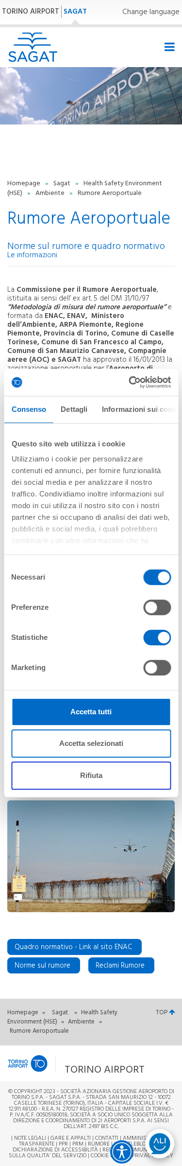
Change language (151, 12)
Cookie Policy (109, 1156)
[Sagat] (32, 47)
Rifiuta (91, 775)
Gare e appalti (70, 1138)
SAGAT (75, 12)
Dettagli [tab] (74, 409)
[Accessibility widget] (121, 1152)
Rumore (99, 1144)
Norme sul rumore (42, 966)
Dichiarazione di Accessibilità (55, 1150)
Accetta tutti (91, 711)
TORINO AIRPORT (30, 12)
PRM (77, 1144)
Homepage (24, 183)
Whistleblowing (137, 1144)
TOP (162, 1012)
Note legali (30, 1138)
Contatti (106, 1138)
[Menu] (168, 47)
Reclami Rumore (120, 966)
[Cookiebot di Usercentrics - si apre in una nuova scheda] (129, 382)
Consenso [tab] (28, 409)
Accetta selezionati (91, 743)
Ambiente (50, 193)
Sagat (62, 183)
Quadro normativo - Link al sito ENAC (73, 947)
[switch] (157, 607)
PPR (63, 1144)
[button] (78, 1063)
